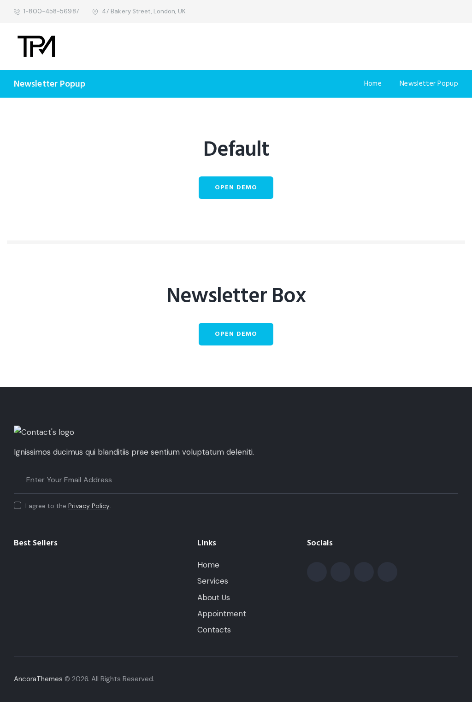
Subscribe (451, 480)
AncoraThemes (38, 679)
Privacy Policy (89, 506)
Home (373, 84)
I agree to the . (68, 506)
